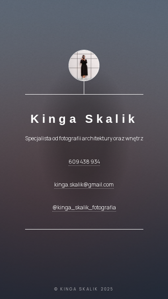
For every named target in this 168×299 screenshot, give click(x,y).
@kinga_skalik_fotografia (84, 207)
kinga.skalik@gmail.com (84, 184)
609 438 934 (84, 161)
